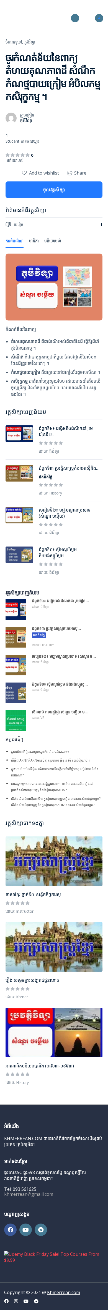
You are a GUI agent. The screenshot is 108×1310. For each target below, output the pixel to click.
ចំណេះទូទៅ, (14, 42)
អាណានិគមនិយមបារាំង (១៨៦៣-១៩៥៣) (40, 1066)
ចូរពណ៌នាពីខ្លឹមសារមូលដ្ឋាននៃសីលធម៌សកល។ (40, 751)
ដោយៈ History (17, 1082)
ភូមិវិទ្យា (29, 42)
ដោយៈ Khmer (17, 996)
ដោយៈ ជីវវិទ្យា (49, 451)
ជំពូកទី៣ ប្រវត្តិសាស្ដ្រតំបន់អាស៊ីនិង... (69, 468)
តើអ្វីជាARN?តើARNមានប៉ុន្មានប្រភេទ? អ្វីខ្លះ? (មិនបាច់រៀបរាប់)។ (50, 760)
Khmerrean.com (63, 1292)
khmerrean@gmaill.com (28, 1194)
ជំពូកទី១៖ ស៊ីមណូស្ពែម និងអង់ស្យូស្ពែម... (58, 553)
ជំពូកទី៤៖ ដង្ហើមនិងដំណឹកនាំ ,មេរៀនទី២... (66, 431)
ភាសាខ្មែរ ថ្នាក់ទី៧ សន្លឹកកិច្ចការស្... (34, 895)
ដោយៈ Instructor (20, 911)
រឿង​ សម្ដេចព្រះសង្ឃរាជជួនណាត (32, 980)
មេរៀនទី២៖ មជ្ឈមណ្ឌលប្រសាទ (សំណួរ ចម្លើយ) (65, 513)
